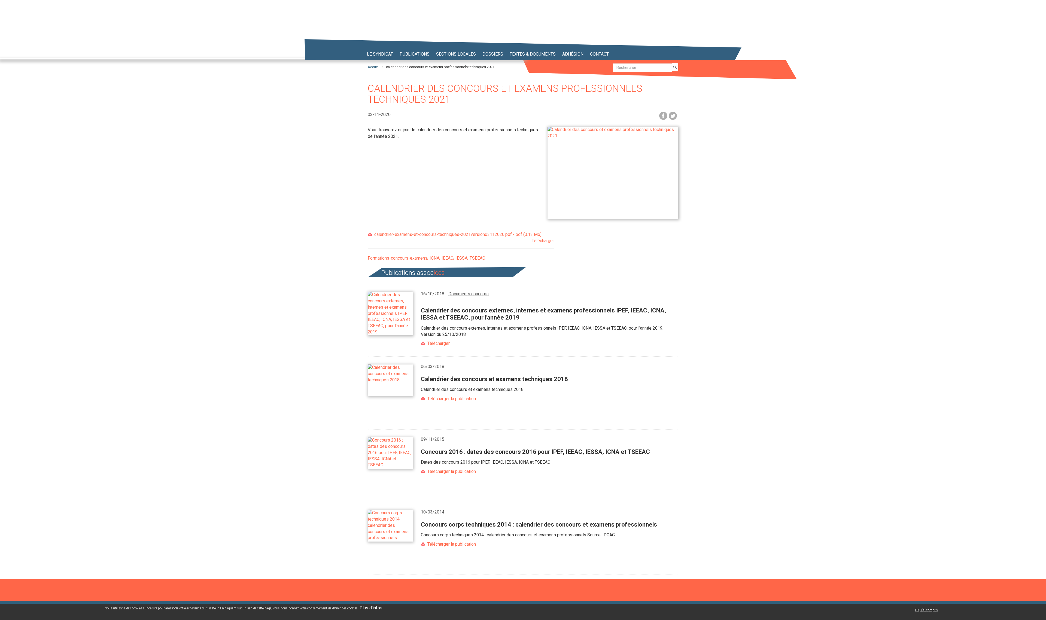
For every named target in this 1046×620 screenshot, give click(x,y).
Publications (415, 54)
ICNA (434, 258)
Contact (599, 54)
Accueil (373, 67)
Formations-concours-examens (397, 258)
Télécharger (438, 343)
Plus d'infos (371, 607)
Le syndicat (380, 54)
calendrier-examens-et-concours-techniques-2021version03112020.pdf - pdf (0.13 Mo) (464, 237)
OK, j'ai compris (926, 610)
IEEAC (447, 258)
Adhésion (572, 54)
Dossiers (492, 54)
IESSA (461, 258)
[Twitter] (673, 115)
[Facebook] (663, 115)
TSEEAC (477, 258)
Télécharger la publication (451, 398)
